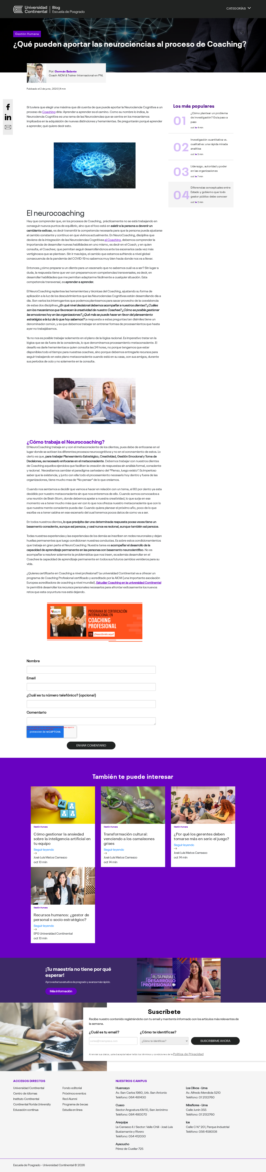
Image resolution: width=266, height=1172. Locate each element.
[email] (8, 127)
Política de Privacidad (188, 1054)
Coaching (48, 111)
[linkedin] (8, 117)
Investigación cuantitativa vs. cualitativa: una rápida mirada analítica (209, 144)
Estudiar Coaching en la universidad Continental (128, 582)
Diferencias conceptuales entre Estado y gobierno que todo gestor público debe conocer (211, 192)
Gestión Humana (27, 33)
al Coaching (113, 239)
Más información (61, 991)
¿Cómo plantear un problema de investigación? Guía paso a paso (209, 117)
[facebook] (8, 107)
